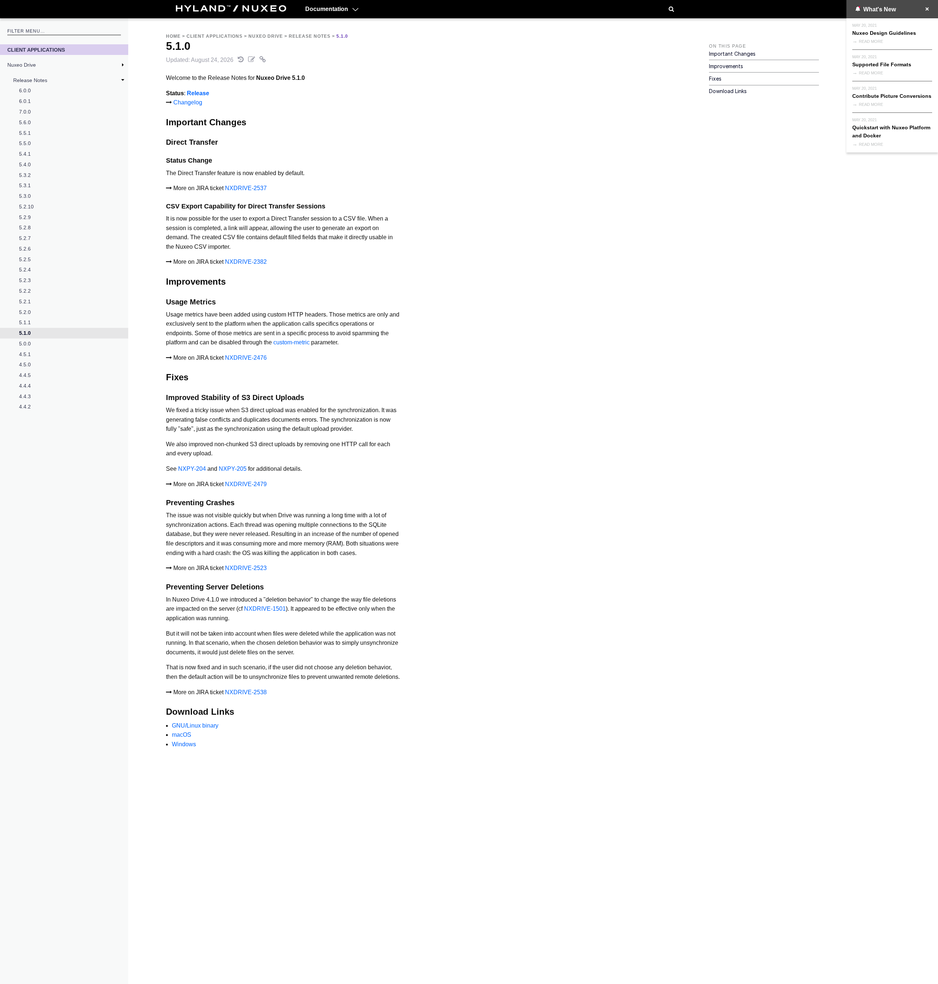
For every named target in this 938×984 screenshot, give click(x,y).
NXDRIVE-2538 (246, 692)
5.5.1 (25, 133)
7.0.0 (25, 112)
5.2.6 (25, 249)
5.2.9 (25, 217)
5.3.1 (25, 185)
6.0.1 (25, 101)
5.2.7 (25, 238)
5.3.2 (25, 175)
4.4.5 (25, 375)
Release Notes (30, 80)
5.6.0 (25, 122)
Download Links (728, 91)
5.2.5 (25, 259)
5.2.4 (25, 270)
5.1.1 (25, 322)
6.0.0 (25, 90)
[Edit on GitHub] (252, 60)
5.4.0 (25, 164)
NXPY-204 (192, 469)
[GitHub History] (241, 60)
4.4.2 (25, 407)
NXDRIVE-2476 (246, 358)
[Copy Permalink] (262, 60)
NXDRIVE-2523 (246, 568)
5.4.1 (25, 154)
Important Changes (732, 54)
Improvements (726, 66)
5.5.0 (25, 143)
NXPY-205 (233, 469)
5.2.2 (25, 291)
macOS (181, 735)
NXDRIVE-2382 (246, 262)
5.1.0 (25, 333)
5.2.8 (25, 227)
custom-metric (291, 342)
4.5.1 (25, 354)
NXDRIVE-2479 (246, 484)
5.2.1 (25, 301)
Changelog (187, 102)
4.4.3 (25, 396)
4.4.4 (25, 386)
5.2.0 (25, 312)
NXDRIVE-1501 (265, 609)
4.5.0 (25, 364)
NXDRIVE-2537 (246, 188)
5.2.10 (26, 207)
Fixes (715, 78)
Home (173, 36)
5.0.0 (25, 344)
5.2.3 (25, 280)
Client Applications (36, 50)
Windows (184, 744)
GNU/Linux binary (195, 725)
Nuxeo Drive (21, 65)
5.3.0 (25, 196)
